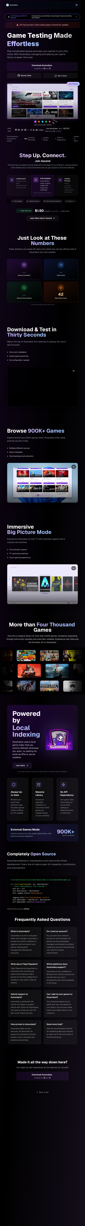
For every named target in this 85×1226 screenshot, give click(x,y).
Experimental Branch (48, 205)
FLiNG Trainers (14, 205)
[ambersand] (39, 122)
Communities (66, 205)
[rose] (49, 122)
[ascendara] (35, 122)
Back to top (44, 1096)
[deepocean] (42, 122)
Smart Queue (30, 205)
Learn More (20, 770)
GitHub (26, 913)
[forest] (46, 122)
